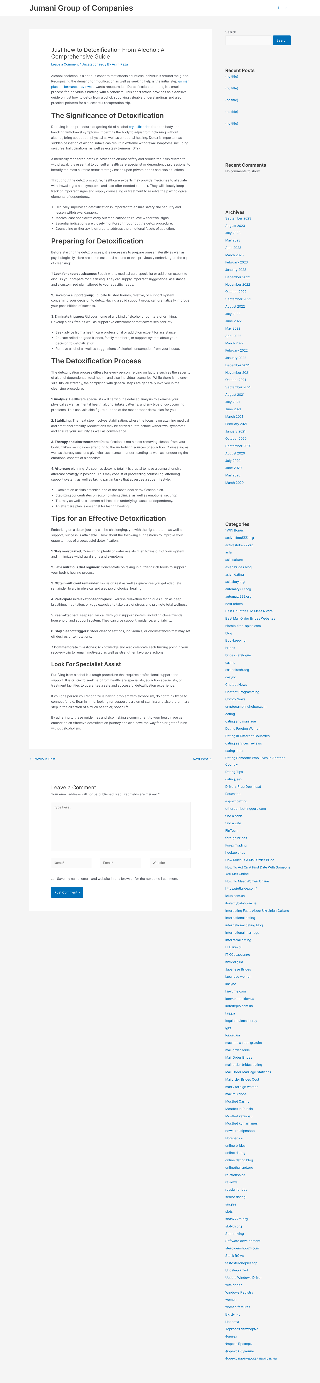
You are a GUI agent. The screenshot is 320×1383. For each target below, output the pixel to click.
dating (230, 714)
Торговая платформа (241, 1329)
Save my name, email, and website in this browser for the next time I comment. (117, 879)
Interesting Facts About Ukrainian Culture (257, 911)
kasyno (230, 984)
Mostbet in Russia (239, 1109)
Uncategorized (93, 64)
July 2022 (232, 314)
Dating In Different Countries (247, 736)
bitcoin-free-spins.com (243, 626)
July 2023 (233, 233)
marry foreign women (241, 1087)
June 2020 (233, 468)
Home (282, 8)
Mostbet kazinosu (239, 1116)
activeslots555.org (239, 538)
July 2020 (232, 461)
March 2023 (234, 255)
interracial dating (238, 940)
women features (237, 1307)
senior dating (235, 1197)
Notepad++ (234, 1138)
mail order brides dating (243, 1065)
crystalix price (139, 127)
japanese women (238, 976)
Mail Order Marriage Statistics (248, 1072)
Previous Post (42, 759)
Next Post (202, 759)
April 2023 (233, 248)
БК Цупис (232, 1314)
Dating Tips (234, 772)
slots (229, 1211)
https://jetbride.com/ (241, 888)
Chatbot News (236, 684)
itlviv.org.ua (234, 962)
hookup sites (235, 852)
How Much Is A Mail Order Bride (249, 860)
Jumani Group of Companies (81, 7)
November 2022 (237, 284)
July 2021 (232, 402)
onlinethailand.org (239, 1167)
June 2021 (233, 409)
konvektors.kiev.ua (239, 999)
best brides (234, 604)
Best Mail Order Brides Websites (250, 618)
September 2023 (238, 218)
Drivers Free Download (243, 787)
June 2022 (233, 321)
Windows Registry (239, 1292)
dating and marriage (240, 721)
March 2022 (234, 343)
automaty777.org (238, 589)
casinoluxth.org (237, 670)
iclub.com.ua (235, 896)
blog (228, 633)
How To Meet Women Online (247, 881)
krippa (230, 1013)
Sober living (234, 1234)
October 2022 (235, 292)
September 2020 (238, 446)
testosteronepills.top (241, 1263)
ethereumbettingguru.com (245, 808)
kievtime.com (235, 991)
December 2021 (237, 365)
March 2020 (234, 483)
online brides (235, 1145)
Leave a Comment (65, 64)
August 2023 (235, 226)
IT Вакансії (233, 947)
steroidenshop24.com (242, 1248)
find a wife (233, 823)
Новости (232, 1322)
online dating (235, 1153)
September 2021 (238, 387)
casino (230, 662)
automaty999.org (238, 596)
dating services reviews (243, 743)
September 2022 (238, 299)
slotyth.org (233, 1226)
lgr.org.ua (232, 1035)
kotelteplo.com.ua (239, 1006)
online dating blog (239, 1160)
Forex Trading (236, 845)
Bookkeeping (235, 640)
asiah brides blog (238, 567)
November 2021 (237, 372)
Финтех (231, 1336)
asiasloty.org (235, 582)
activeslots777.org (239, 545)
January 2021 (235, 431)
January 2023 (235, 270)
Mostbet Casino (237, 1101)
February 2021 (236, 424)
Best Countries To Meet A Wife (249, 611)
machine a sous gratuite (243, 1043)
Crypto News (235, 699)
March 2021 (234, 416)
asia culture (234, 560)
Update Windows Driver (243, 1278)
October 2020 (235, 438)
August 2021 (234, 394)
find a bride (234, 816)
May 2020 (232, 475)
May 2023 (233, 240)
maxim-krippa (235, 1094)
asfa (228, 552)
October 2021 (235, 380)
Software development (242, 1241)
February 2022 (236, 350)
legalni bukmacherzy (241, 1021)
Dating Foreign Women (242, 728)
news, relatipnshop (240, 1131)
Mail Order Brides (238, 1057)
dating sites (234, 751)
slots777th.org (236, 1219)
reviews (231, 1182)
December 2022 (237, 277)
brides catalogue (238, 655)
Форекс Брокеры (238, 1344)
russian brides (236, 1189)
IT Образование (237, 954)
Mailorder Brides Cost (242, 1079)
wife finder (233, 1285)
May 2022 (232, 328)
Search (230, 32)
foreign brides (236, 838)
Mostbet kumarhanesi (242, 1123)
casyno (230, 677)
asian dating (234, 574)
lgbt (228, 1028)
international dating (240, 918)
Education (233, 794)
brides (230, 648)
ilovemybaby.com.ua (240, 903)
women (231, 1300)
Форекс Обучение (239, 1351)
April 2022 (233, 336)
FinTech (231, 830)
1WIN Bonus (234, 530)
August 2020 (235, 453)
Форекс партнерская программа (251, 1358)
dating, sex (233, 779)
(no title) (231, 76)
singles (230, 1204)
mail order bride (237, 1050)
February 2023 (236, 262)
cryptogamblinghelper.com (245, 706)
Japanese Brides (238, 969)
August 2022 (235, 306)
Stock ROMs (234, 1256)
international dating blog (244, 925)
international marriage (242, 932)
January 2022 (235, 358)
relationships (235, 1175)
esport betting (236, 801)
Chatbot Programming (242, 692)
